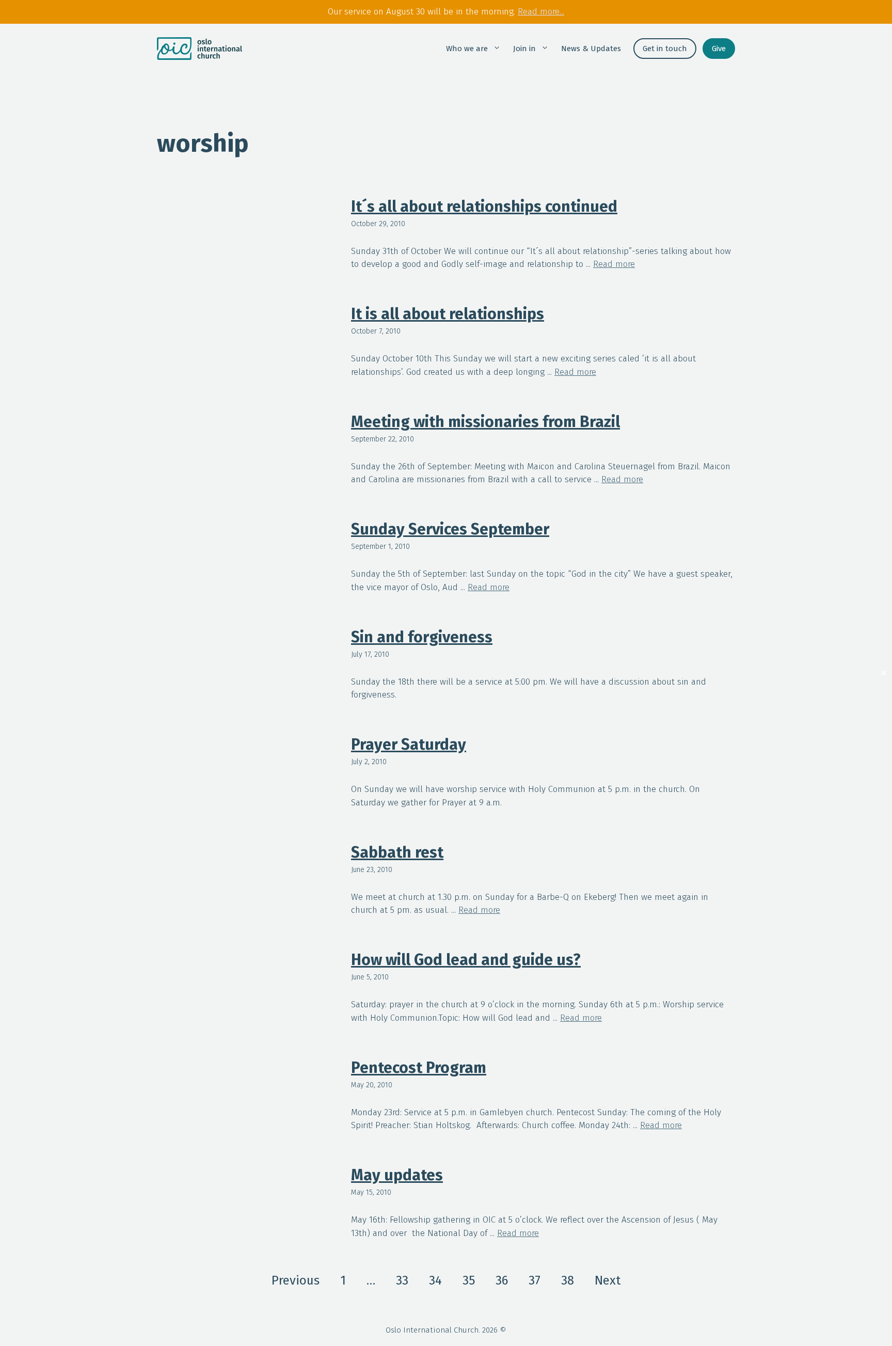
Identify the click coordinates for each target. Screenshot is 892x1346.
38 (567, 1280)
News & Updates (591, 48)
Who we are (467, 48)
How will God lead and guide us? (466, 960)
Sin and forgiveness (421, 637)
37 (534, 1280)
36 (502, 1280)
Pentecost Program (418, 1067)
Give (719, 48)
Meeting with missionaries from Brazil (485, 422)
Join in (524, 48)
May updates (397, 1175)
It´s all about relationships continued (484, 206)
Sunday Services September (450, 529)
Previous (296, 1280)
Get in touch (665, 48)
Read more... (541, 11)
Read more (614, 264)
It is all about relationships (447, 314)
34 (435, 1280)
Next (607, 1280)
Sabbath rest (397, 852)
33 (402, 1280)
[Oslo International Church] (199, 48)
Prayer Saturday (408, 744)
